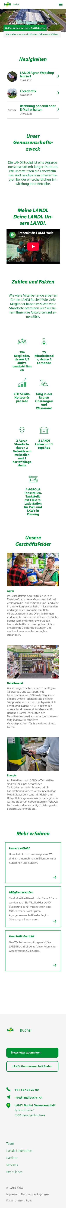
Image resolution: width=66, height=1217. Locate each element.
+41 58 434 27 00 (27, 1090)
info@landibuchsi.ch (28, 1097)
